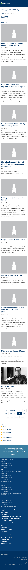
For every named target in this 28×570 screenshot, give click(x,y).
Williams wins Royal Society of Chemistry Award (13, 125)
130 (11, 414)
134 (8, 417)
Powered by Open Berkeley (20, 557)
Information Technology (7, 522)
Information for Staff (6, 520)
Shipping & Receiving (6, 525)
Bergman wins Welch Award (13, 240)
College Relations (5, 512)
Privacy (24, 563)
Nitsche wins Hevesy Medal (13, 351)
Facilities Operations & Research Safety (11, 518)
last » (23, 417)
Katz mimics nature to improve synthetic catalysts (13, 85)
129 (6, 414)
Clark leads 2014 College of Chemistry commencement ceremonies (12, 164)
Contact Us (4, 514)
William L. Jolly (7, 386)
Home (2, 13)
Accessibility (23, 559)
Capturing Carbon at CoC (11, 275)
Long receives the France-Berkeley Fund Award (12, 44)
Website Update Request (7, 529)
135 (12, 417)
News (7, 13)
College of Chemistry (10, 9)
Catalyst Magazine (8, 432)
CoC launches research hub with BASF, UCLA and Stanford (12, 309)
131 (15, 414)
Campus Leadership (6, 537)
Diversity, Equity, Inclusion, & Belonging (11, 516)
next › (17, 417)
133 (24, 414)
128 (25, 411)
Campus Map (4, 541)
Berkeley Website (6, 534)
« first (7, 410)
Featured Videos (7, 437)
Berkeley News (5, 536)
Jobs (2, 524)
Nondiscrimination (22, 561)
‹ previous (13, 410)
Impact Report (7, 435)
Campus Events (5, 539)
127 (20, 411)
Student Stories (7, 440)
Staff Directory (5, 527)
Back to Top (24, 568)
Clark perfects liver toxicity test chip (12, 199)
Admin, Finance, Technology (8, 509)
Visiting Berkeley (6, 543)
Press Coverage (7, 429)
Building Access (5, 511)
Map (2, 469)
